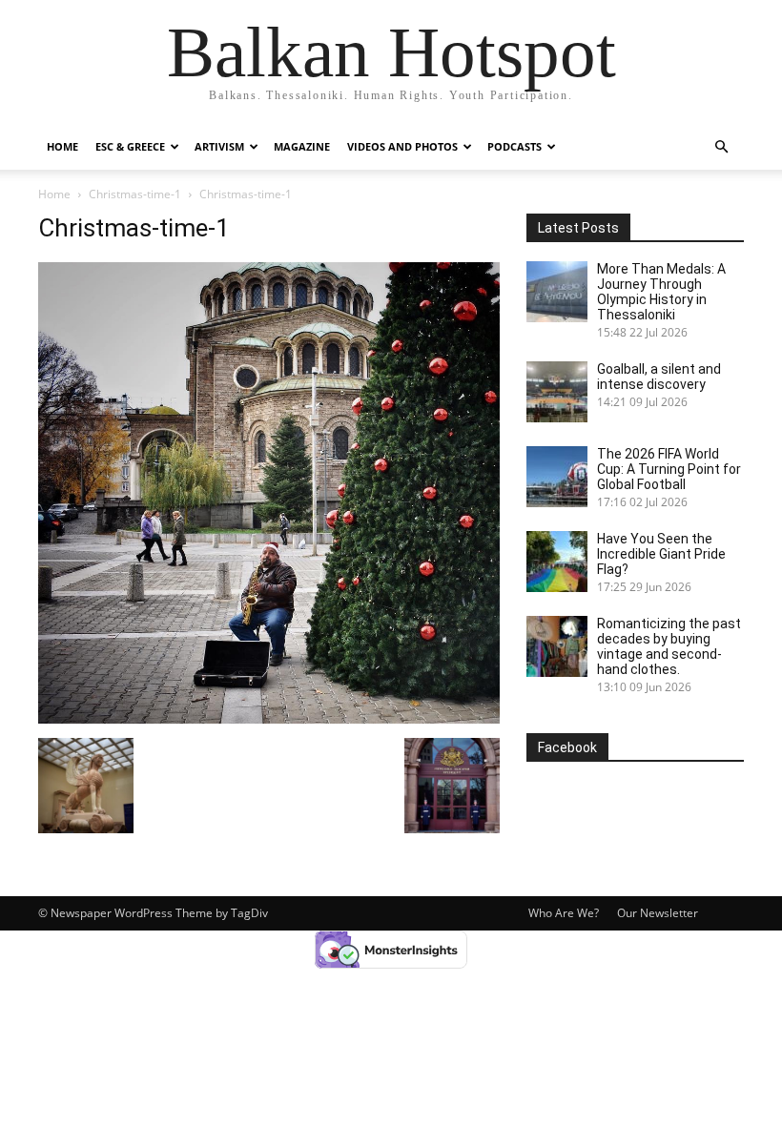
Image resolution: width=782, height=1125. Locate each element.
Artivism (219, 146)
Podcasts (514, 146)
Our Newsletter (657, 913)
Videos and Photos (402, 146)
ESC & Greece (130, 146)
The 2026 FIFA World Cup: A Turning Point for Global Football (669, 469)
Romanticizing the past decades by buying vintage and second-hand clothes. (669, 646)
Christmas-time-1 (135, 194)
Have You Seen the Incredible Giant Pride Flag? (661, 554)
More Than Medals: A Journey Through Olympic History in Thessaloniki (661, 291)
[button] (721, 147)
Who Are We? (563, 913)
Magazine (302, 146)
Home (62, 146)
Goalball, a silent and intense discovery (659, 376)
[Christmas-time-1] (269, 718)
